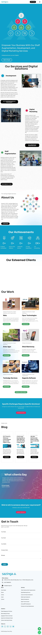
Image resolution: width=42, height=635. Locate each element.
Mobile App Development (25, 597)
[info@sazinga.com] (2, 585)
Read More (6, 324)
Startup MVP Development (26, 603)
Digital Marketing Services (25, 592)
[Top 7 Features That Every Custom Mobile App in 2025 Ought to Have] (7, 446)
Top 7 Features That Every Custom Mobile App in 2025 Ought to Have (7, 439)
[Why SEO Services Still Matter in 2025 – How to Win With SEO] (35, 446)
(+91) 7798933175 (7, 582)
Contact (2, 599)
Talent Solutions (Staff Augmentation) (28, 590)
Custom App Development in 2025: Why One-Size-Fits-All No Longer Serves (21, 439)
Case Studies (3, 590)
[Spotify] (39, 628)
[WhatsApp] (39, 632)
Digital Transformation (25, 601)
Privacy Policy (9, 631)
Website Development (25, 599)
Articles (2, 594)
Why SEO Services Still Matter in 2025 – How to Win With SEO (35, 439)
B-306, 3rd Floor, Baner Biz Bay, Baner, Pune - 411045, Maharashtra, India (18, 579)
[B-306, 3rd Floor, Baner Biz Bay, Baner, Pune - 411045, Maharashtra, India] (2, 579)
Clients (2, 592)
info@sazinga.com (8, 585)
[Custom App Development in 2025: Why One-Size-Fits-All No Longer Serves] (21, 446)
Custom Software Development (27, 594)
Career (2, 597)
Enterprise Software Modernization (27, 606)
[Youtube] (13, 626)
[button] (40, 2)
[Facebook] (2, 626)
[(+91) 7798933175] (2, 582)
